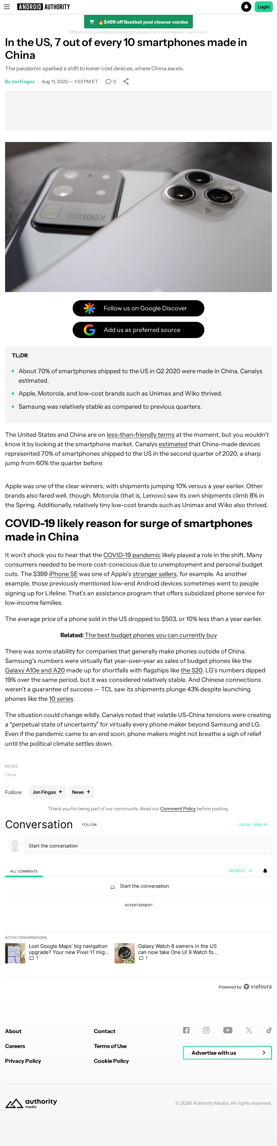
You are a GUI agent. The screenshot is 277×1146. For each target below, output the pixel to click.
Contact (105, 1031)
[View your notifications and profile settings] (265, 871)
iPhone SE (63, 574)
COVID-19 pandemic (132, 555)
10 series (61, 698)
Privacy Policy (23, 1060)
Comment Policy (178, 809)
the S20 (191, 670)
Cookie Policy (111, 1060)
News (11, 766)
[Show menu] (7, 7)
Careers (15, 1046)
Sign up (260, 824)
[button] (138, 7)
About (13, 1031)
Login (264, 7)
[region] (138, 905)
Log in (244, 824)
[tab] (24, 871)
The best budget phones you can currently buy (151, 635)
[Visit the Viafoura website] (257, 986)
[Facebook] (186, 1030)
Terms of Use (110, 1046)
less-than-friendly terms (141, 434)
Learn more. (196, 32)
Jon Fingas (22, 81)
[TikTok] (269, 1030)
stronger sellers (155, 574)
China (10, 774)
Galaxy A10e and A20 (35, 670)
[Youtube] (227, 1030)
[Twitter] (249, 1030)
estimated (173, 444)
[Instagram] (206, 1030)
